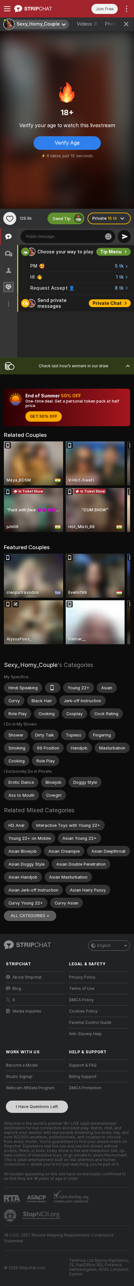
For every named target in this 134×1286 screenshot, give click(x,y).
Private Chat (107, 303)
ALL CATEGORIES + (30, 915)
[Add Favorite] (9, 218)
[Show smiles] (108, 236)
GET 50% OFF (43, 416)
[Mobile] (52, 687)
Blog (16, 988)
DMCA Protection (85, 1088)
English (104, 945)
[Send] (124, 236)
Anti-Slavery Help (85, 1034)
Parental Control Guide (90, 1022)
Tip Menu (111, 251)
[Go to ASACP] (37, 1199)
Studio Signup (19, 1076)
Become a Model (22, 1065)
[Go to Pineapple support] (11, 1215)
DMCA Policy (81, 1000)
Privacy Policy (82, 977)
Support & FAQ (83, 1065)
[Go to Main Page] (40, 9)
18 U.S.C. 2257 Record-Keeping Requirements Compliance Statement (59, 1238)
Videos (87, 24)
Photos (116, 24)
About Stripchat (27, 977)
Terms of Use (81, 988)
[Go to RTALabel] (12, 1199)
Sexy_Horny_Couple (31, 664)
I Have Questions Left (37, 1106)
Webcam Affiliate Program (30, 1088)
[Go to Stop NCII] (42, 1215)
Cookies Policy (83, 1011)
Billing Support (83, 1076)
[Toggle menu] (7, 8)
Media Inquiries (27, 1011)
